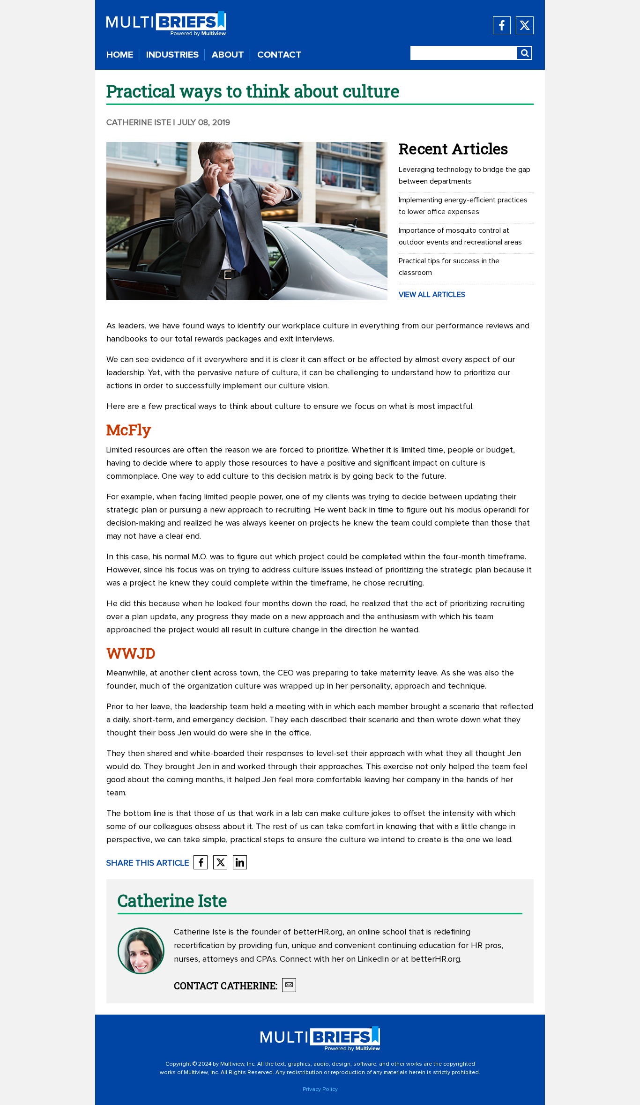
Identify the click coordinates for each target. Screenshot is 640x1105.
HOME (119, 54)
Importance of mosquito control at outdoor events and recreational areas (460, 236)
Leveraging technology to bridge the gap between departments (464, 175)
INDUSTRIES (172, 54)
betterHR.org (317, 932)
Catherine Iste (138, 123)
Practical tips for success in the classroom (449, 266)
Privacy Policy (320, 1089)
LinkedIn (373, 959)
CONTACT (279, 54)
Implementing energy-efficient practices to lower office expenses (463, 205)
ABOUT (228, 54)
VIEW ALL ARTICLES (432, 294)
